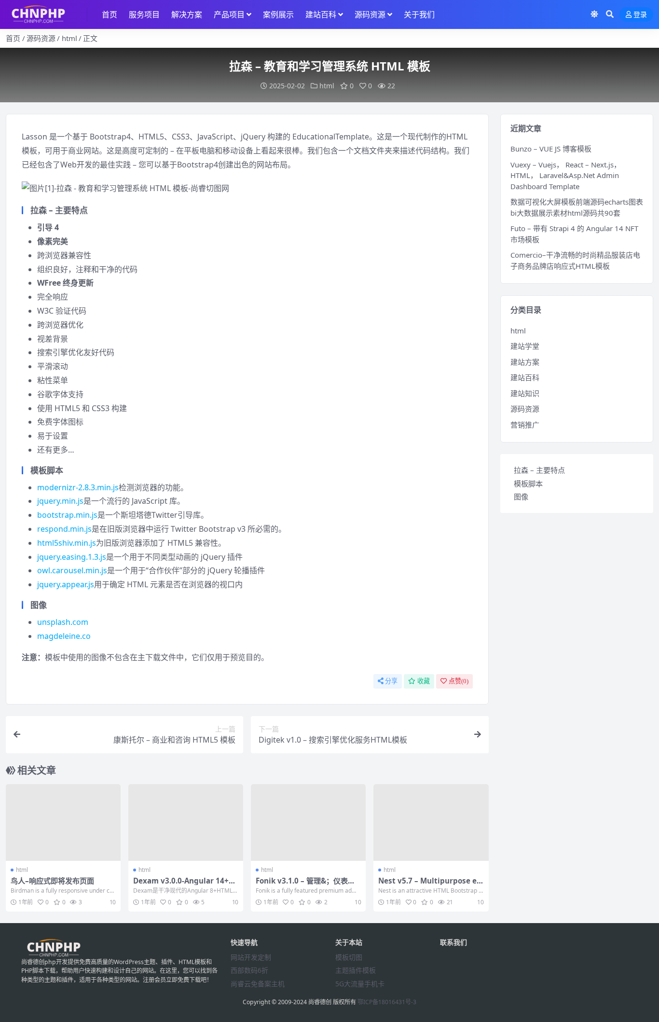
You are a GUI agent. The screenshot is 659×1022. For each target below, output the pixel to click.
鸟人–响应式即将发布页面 (52, 880)
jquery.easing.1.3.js (71, 557)
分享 (391, 681)
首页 (109, 14)
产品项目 (229, 14)
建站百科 (320, 14)
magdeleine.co (64, 636)
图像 (521, 496)
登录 (640, 14)
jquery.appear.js (65, 584)
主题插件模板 (355, 970)
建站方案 (524, 362)
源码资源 (370, 14)
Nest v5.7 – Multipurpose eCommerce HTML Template (429, 885)
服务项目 (144, 14)
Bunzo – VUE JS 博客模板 (550, 148)
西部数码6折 (249, 970)
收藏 (423, 681)
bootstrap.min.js (67, 515)
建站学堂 (524, 346)
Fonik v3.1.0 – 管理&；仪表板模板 (305, 885)
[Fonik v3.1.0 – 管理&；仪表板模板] (308, 822)
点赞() (458, 681)
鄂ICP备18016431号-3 (386, 1002)
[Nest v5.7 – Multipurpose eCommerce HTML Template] (430, 822)
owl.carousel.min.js (72, 570)
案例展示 (278, 14)
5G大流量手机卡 (359, 983)
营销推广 (524, 424)
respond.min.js (64, 529)
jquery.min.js (60, 501)
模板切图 (348, 957)
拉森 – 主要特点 (539, 470)
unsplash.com (62, 622)
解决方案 (186, 14)
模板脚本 (528, 483)
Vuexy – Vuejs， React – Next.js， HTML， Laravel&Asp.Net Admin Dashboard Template (565, 175)
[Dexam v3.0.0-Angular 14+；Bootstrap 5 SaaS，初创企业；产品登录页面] (185, 822)
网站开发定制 (251, 957)
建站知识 (524, 393)
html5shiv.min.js (66, 543)
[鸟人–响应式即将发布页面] (63, 822)
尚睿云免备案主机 (258, 983)
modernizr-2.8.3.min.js (78, 487)
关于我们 (419, 14)
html (69, 38)
